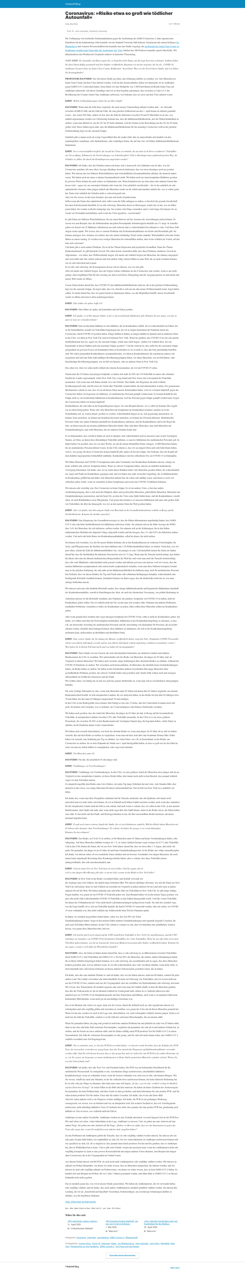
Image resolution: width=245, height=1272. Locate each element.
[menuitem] (84, 1226)
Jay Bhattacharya (126, 1243)
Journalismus (103, 1237)
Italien (113, 1243)
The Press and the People (127, 1246)
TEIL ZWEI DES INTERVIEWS (80, 1201)
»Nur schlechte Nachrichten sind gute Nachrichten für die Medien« (161, 1222)
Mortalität (165, 1243)
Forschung (81, 1237)
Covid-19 (96, 1243)
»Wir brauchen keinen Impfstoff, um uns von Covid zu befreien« (122, 1222)
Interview (91, 1237)
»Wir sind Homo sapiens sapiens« (82, 1221)
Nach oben (175, 1268)
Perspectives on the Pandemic (84, 1246)
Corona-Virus (85, 1243)
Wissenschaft (131, 1237)
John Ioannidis (141, 1243)
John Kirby (155, 1243)
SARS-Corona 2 (117, 1237)
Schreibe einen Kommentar (122, 1255)
